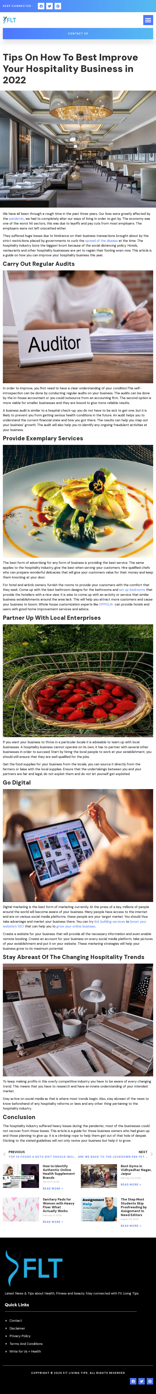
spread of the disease (101, 241)
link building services (109, 921)
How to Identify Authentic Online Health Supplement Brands (59, 1172)
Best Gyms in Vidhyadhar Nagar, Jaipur (136, 1170)
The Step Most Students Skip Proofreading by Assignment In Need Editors (134, 1207)
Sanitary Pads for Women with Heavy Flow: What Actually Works (59, 1205)
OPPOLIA (106, 604)
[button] (148, 20)
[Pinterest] (58, 6)
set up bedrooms (132, 590)
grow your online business (76, 926)
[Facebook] (41, 6)
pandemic (16, 219)
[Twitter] (49, 6)
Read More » (53, 1188)
